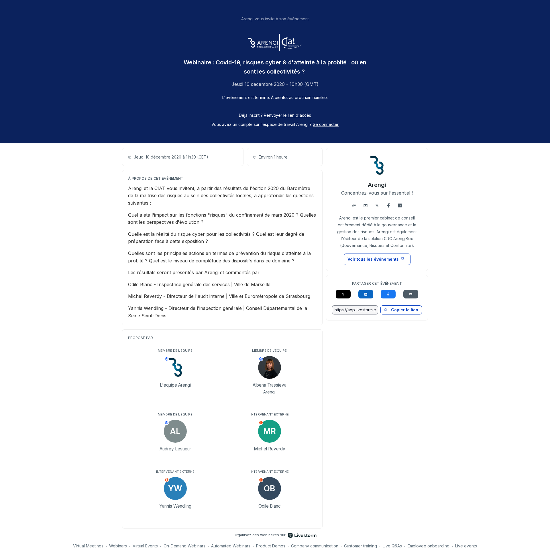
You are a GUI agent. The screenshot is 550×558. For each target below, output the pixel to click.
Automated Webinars (230, 545)
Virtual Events (145, 545)
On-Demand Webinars (184, 545)
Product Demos (270, 545)
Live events (466, 545)
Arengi (377, 184)
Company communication (314, 545)
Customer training (360, 545)
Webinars (118, 545)
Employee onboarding (429, 545)
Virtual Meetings (88, 545)
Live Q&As (392, 545)
